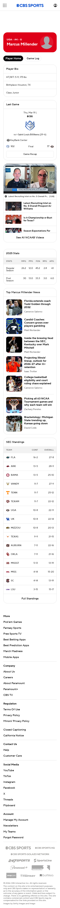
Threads (8, 799)
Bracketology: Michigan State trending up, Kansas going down (38, 420)
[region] (30, 179)
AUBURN (16, 545)
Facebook (9, 787)
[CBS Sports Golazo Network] (30, 854)
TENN (14, 492)
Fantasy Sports (12, 628)
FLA (13, 457)
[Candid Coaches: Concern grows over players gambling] (14, 326)
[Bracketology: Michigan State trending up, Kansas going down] (14, 424)
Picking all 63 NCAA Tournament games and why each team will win (38, 402)
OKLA (14, 554)
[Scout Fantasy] (28, 875)
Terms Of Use (11, 709)
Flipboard (9, 805)
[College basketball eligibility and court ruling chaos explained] (14, 384)
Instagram (9, 782)
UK (12, 519)
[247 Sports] (19, 860)
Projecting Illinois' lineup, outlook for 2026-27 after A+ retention (35, 362)
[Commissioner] (41, 866)
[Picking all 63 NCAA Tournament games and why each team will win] (14, 405)
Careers (8, 677)
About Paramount (14, 683)
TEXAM (15, 501)
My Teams (9, 831)
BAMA (14, 475)
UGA (13, 510)
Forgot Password (13, 837)
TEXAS (14, 536)
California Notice (13, 735)
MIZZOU (15, 527)
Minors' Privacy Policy (16, 721)
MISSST (15, 563)
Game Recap (30, 154)
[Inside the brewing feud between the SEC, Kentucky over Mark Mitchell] (14, 345)
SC (12, 580)
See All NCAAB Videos (30, 237)
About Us (9, 671)
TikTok (7, 776)
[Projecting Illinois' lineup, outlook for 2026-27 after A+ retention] (14, 364)
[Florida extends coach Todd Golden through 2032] (14, 307)
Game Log (33, 58)
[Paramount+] (19, 866)
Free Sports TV (12, 633)
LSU (13, 589)
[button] (5, 5)
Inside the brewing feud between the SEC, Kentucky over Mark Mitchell (38, 342)
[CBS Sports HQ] (45, 847)
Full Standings (30, 598)
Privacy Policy (11, 715)
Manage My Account (15, 820)
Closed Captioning (14, 729)
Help (6, 750)
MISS (13, 571)
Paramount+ (10, 689)
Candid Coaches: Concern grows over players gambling (36, 323)
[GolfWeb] (47, 875)
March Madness (12, 651)
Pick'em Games (12, 622)
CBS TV (8, 695)
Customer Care (12, 755)
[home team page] (30, 125)
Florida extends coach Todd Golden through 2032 (37, 304)
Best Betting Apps (14, 639)
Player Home (13, 58)
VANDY (15, 483)
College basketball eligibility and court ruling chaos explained (37, 380)
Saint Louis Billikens (28, 134)
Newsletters (10, 825)
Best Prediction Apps (16, 645)
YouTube (8, 770)
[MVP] (11, 874)
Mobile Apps (11, 657)
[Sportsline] (43, 860)
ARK (13, 466)
